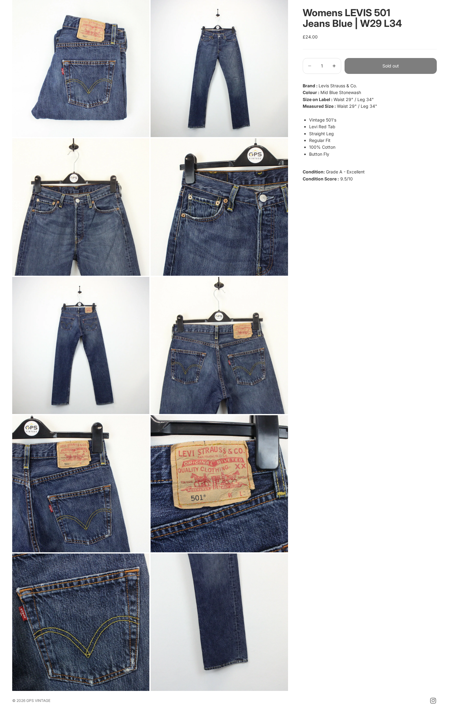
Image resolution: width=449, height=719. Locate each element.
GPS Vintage (38, 700)
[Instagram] (433, 700)
